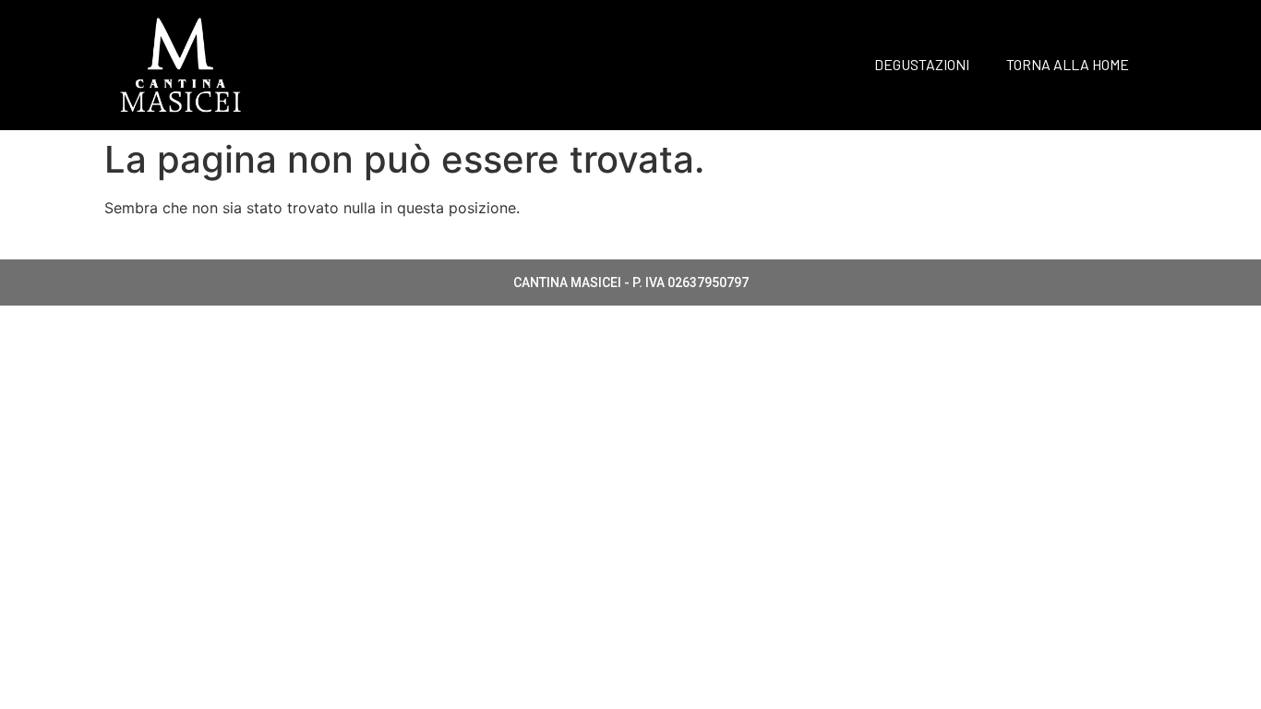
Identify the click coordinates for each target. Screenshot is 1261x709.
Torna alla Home (1067, 64)
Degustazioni (921, 64)
